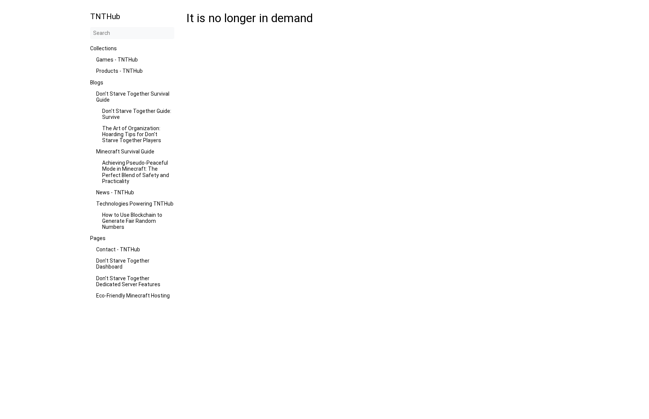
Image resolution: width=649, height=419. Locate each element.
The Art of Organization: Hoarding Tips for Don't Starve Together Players (131, 134)
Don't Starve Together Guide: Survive (136, 114)
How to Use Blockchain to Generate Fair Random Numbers (132, 221)
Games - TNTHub (117, 60)
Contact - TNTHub (118, 249)
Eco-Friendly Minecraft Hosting (133, 296)
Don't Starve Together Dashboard (122, 264)
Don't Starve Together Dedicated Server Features (128, 281)
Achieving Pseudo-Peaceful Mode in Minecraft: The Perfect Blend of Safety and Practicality (135, 172)
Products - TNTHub (119, 71)
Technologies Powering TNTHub (135, 204)
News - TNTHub (115, 192)
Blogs (96, 83)
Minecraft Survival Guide (125, 152)
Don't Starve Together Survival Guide (132, 97)
